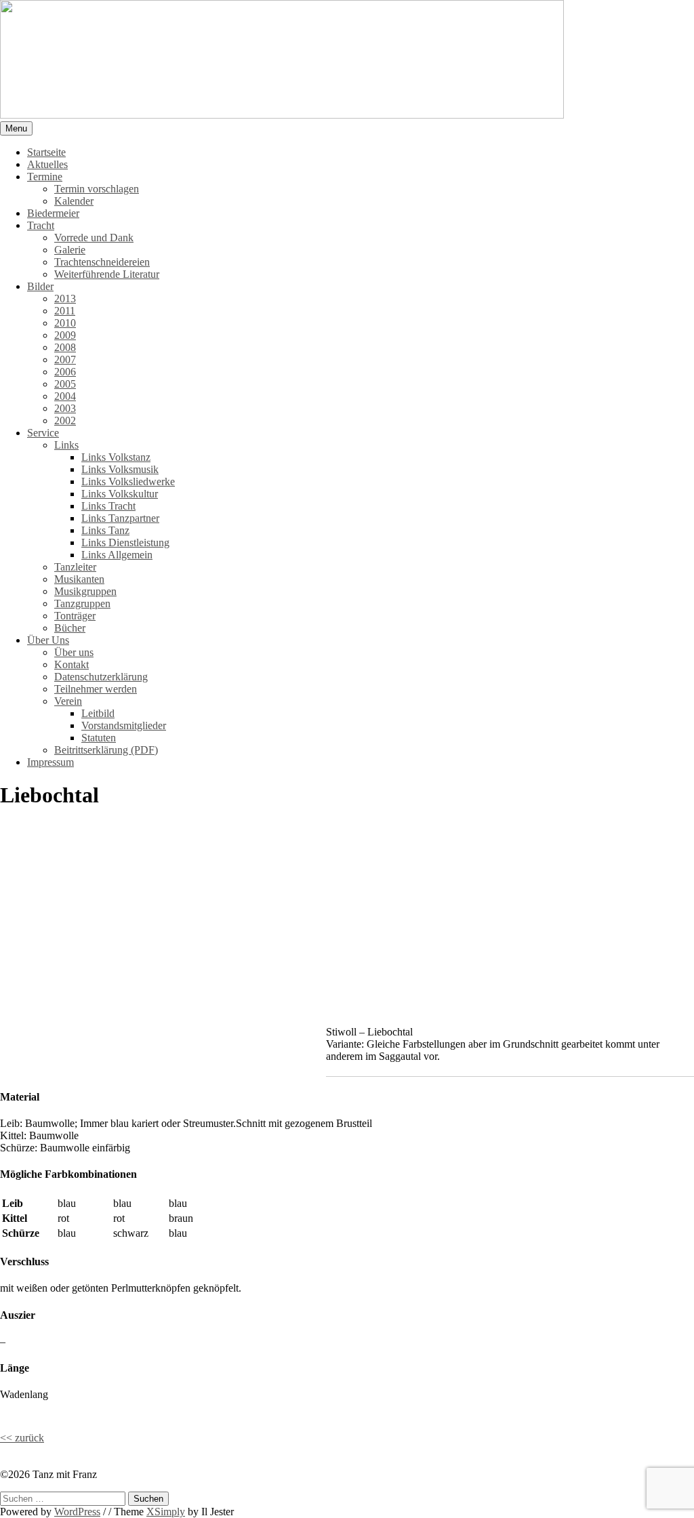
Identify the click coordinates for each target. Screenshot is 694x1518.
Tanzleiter (75, 567)
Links (66, 445)
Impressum (50, 762)
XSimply (165, 1511)
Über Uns (48, 640)
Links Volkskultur (119, 493)
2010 (65, 323)
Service (43, 432)
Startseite (46, 152)
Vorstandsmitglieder (123, 725)
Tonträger (75, 615)
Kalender (74, 201)
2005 (65, 384)
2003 (65, 408)
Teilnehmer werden (95, 689)
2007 (65, 359)
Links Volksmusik (120, 469)
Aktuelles (47, 164)
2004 (65, 396)
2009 (65, 335)
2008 (65, 347)
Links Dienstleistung (125, 542)
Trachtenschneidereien (102, 262)
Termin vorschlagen (96, 188)
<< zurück (22, 1437)
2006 (65, 371)
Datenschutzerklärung (101, 676)
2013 (65, 298)
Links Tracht (108, 506)
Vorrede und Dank (94, 237)
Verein (68, 701)
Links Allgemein (116, 554)
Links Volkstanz (115, 457)
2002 (65, 420)
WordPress (77, 1511)
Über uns (74, 652)
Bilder (40, 286)
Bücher (69, 628)
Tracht (40, 225)
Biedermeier (53, 213)
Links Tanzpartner (120, 518)
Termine (44, 176)
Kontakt (71, 664)
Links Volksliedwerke (128, 481)
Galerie (69, 249)
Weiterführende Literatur (106, 274)
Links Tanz (105, 530)
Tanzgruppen (82, 603)
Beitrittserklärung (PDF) (106, 750)
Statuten (98, 737)
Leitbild (98, 713)
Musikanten (79, 579)
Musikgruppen (85, 591)
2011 (64, 310)
